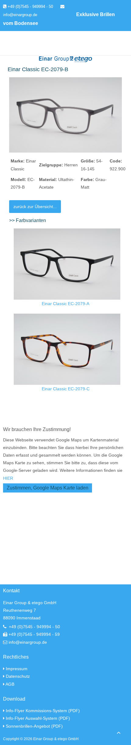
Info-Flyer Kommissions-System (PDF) (43, 710)
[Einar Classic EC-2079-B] (65, 114)
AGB (9, 684)
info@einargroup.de (28, 642)
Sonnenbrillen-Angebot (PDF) (34, 726)
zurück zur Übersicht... (35, 206)
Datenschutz (18, 676)
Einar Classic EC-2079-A (65, 303)
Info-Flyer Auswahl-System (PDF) (38, 718)
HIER (8, 478)
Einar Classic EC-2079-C (66, 388)
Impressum (16, 668)
